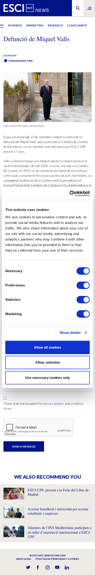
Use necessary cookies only (47, 378)
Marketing (34, 25)
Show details (70, 333)
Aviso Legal (23, 558)
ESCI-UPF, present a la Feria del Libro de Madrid (58, 492)
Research (55, 25)
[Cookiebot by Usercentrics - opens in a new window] (69, 194)
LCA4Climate (77, 25)
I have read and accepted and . (43, 406)
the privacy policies (51, 403)
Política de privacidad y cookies (57, 558)
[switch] (83, 285)
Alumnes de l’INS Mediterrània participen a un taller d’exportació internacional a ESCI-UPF (59, 532)
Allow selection (47, 362)
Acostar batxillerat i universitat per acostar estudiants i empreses (58, 511)
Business (15, 25)
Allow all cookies (47, 347)
